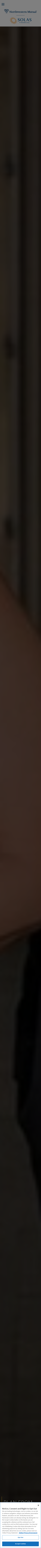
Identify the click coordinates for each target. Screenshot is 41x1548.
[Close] (38, 1505)
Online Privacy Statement (28, 1533)
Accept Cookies (20, 1544)
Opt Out (20, 1537)
